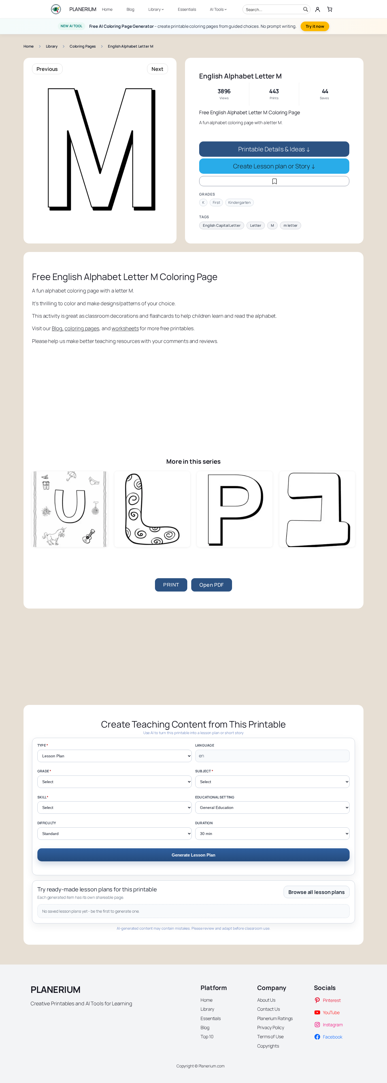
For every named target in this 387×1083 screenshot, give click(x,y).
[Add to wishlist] (274, 181)
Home (29, 46)
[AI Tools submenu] (225, 9)
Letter (255, 225)
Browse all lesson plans (316, 892)
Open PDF (211, 584)
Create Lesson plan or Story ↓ (274, 166)
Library (52, 46)
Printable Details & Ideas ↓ (274, 149)
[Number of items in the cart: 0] (329, 9)
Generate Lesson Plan (193, 855)
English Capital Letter (222, 225)
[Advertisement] (193, 393)
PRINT (171, 585)
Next (157, 68)
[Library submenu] (162, 9)
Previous (47, 68)
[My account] (317, 9)
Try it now (315, 26)
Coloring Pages (83, 46)
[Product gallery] (100, 148)
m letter (290, 225)
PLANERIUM (82, 9)
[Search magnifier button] (305, 9)
